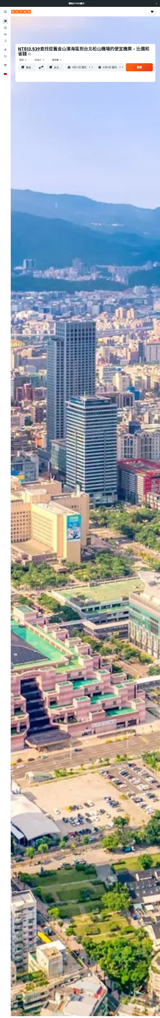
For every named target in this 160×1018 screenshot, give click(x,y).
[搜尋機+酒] (5, 41)
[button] (156, 3)
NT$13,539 (29, 49)
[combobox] (57, 59)
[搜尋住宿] (5, 28)
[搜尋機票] (5, 21)
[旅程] (5, 65)
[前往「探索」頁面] (5, 50)
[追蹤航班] (5, 56)
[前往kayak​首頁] (21, 12)
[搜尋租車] (5, 34)
